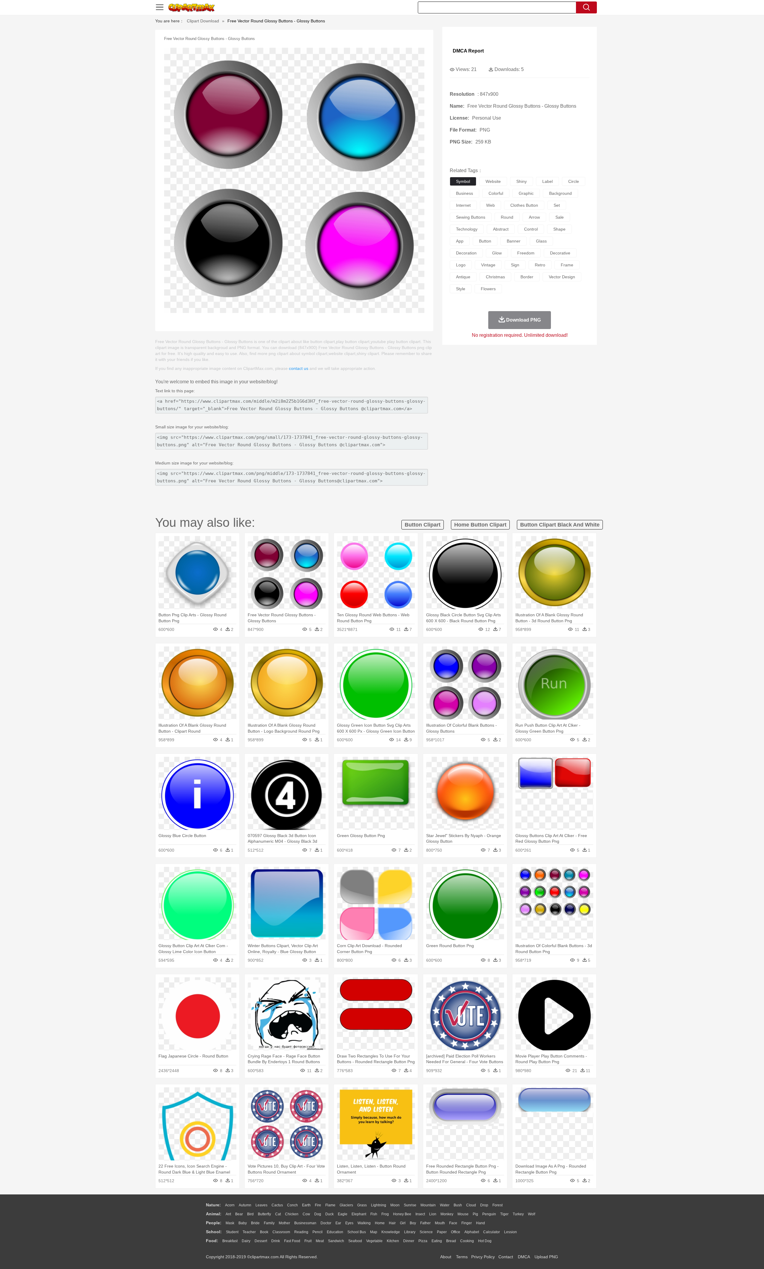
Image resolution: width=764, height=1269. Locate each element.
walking (364, 1223)
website (493, 181)
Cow (306, 1214)
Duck (329, 1214)
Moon (395, 1205)
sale (559, 217)
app (459, 241)
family (269, 1223)
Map (373, 1232)
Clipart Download (203, 20)
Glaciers (346, 1205)
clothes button (524, 205)
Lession (510, 1232)
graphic (526, 193)
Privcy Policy (483, 1256)
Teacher (249, 1232)
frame (567, 265)
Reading (301, 1232)
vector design (562, 276)
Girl (403, 1223)
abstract (501, 229)
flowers (488, 288)
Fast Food (292, 1241)
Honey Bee (402, 1214)
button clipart (422, 525)
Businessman (305, 1223)
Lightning (378, 1205)
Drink (275, 1241)
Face (453, 1223)
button (485, 241)
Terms (462, 1256)
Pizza (422, 1241)
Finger (466, 1223)
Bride (255, 1223)
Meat (320, 1241)
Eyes (349, 1223)
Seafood (355, 1241)
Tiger (504, 1214)
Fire (318, 1205)
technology (467, 229)
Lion (432, 1214)
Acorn (230, 1205)
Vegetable (374, 1241)
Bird (250, 1214)
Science (426, 1232)
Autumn (245, 1205)
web (490, 205)
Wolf (531, 1214)
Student (232, 1232)
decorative (560, 253)
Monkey (446, 1214)
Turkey (518, 1214)
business (464, 193)
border (526, 276)
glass (541, 241)
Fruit (308, 1241)
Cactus (277, 1205)
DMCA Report (468, 50)
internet (463, 205)
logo (461, 265)
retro (540, 265)
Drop (484, 1205)
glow (497, 253)
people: (213, 1222)
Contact (505, 1256)
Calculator (491, 1232)
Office (455, 1232)
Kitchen (393, 1241)
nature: (213, 1204)
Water (444, 1205)
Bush (458, 1205)
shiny (521, 181)
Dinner (408, 1241)
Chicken (291, 1214)
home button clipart (480, 525)
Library (409, 1232)
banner (513, 241)
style (460, 288)
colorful (496, 193)
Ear (338, 1223)
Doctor (326, 1223)
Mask (230, 1223)
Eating (437, 1241)
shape (559, 229)
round (507, 217)
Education (335, 1232)
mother (284, 1223)
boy (413, 1223)
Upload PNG (546, 1256)
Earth (306, 1205)
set (557, 205)
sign (515, 265)
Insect (420, 1214)
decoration (466, 253)
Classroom (281, 1232)
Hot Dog (485, 1241)
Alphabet (471, 1232)
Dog (317, 1214)
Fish (373, 1214)
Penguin (489, 1214)
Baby (242, 1223)
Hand (480, 1223)
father (425, 1223)
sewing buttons (470, 217)
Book (264, 1232)
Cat (278, 1214)
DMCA (524, 1256)
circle (573, 181)
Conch (292, 1205)
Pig (475, 1214)
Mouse (463, 1214)
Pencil (317, 1232)
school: (214, 1231)
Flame (330, 1205)
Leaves (261, 1205)
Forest (497, 1205)
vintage (488, 265)
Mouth (440, 1223)
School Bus (356, 1232)
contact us (298, 368)
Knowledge (390, 1232)
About (445, 1256)
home (380, 1223)
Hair (392, 1223)
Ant (228, 1214)
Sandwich (336, 1241)
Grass (362, 1205)
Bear (239, 1214)
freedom (526, 253)
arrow (534, 217)
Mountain (428, 1205)
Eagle (342, 1214)
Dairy (246, 1241)
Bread (451, 1241)
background (560, 193)
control (531, 229)
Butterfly (264, 1214)
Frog (385, 1214)
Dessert (261, 1241)
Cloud (471, 1205)
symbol (463, 181)
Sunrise (410, 1205)
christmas (495, 276)
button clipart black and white (560, 525)
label (547, 181)
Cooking (467, 1241)
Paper (442, 1232)
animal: (213, 1213)
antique (463, 276)
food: (212, 1240)
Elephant (359, 1214)
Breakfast (230, 1241)
